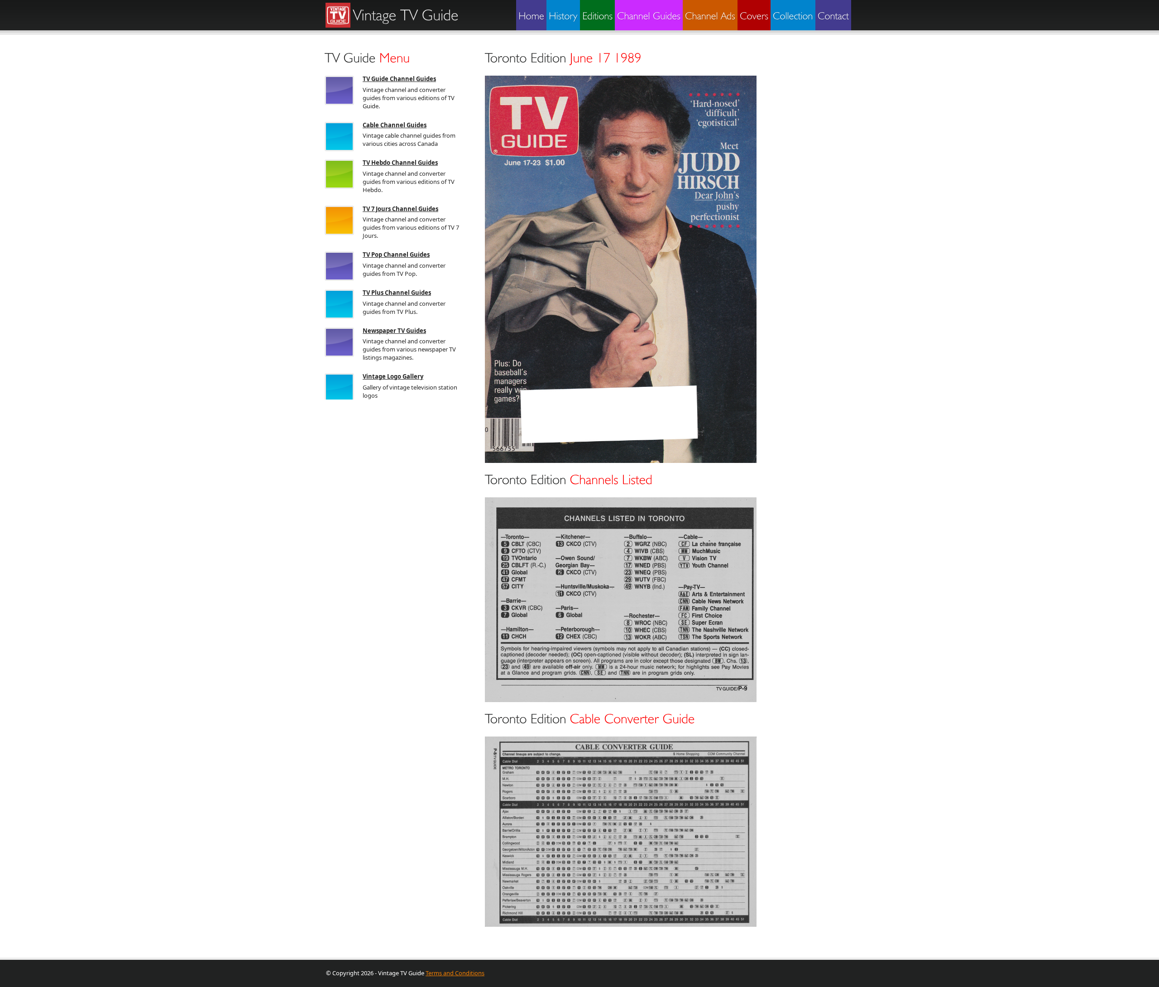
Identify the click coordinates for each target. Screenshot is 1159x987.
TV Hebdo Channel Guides (400, 163)
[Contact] (833, 15)
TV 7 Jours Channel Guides (400, 209)
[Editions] (597, 15)
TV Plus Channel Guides (397, 293)
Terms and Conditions (455, 973)
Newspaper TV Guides (394, 331)
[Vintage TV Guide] (404, 14)
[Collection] (793, 15)
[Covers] (754, 15)
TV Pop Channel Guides (396, 254)
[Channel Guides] (649, 15)
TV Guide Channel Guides (399, 79)
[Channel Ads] (710, 15)
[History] (563, 15)
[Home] (531, 15)
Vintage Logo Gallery (393, 376)
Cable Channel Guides (394, 125)
